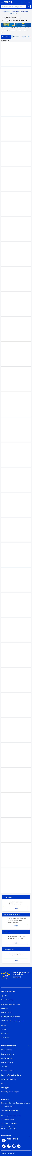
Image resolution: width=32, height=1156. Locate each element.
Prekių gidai (5, 1088)
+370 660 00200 (8, 1119)
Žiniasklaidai (5, 1038)
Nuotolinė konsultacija (10, 1110)
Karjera (3, 1025)
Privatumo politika (7, 1071)
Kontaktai (4, 1033)
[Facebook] (4, 1140)
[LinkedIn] (19, 1146)
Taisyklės (4, 1067)
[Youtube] (14, 1146)
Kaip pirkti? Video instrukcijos (11, 1075)
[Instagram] (4, 1146)
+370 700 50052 (8, 1106)
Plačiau (16, 908)
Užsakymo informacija (8, 1079)
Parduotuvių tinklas (7, 1000)
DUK (2, 1083)
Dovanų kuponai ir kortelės (10, 1017)
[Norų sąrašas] (25, 2)
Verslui (3, 1029)
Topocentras (6, 11)
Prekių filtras (6, 37)
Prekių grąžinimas (7, 1062)
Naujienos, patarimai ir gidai (10, 1004)
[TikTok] (9, 1146)
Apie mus (4, 996)
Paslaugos (4, 1008)
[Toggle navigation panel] (2, 2)
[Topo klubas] (16, 976)
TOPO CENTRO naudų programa (12, 1021)
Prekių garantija (6, 1058)
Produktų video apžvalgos (10, 1092)
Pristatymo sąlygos (7, 1054)
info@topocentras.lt (10, 1123)
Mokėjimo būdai (6, 1050)
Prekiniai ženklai (6, 1012)
